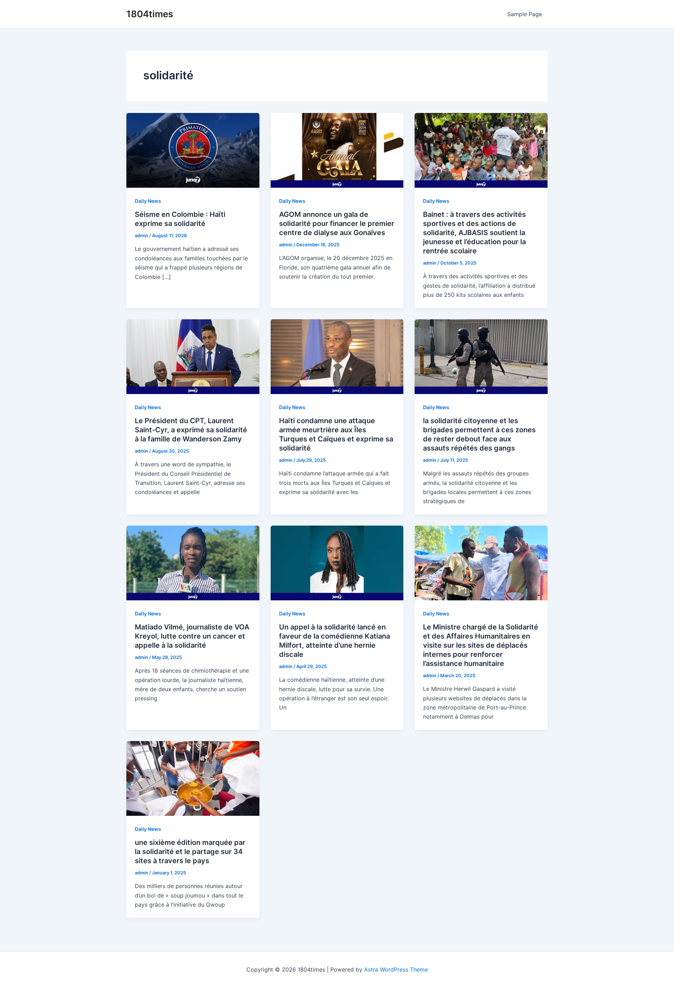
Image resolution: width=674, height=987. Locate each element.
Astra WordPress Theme (396, 969)
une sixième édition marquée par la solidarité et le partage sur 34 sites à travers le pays (190, 851)
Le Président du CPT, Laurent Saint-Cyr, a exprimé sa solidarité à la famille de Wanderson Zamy (191, 429)
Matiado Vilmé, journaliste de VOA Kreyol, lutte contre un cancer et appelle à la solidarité (192, 636)
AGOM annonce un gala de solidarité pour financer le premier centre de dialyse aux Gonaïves (336, 223)
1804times (149, 13)
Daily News (148, 201)
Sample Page (524, 14)
